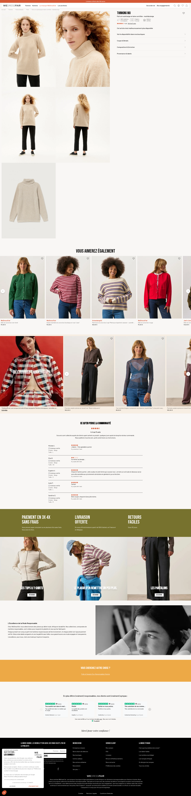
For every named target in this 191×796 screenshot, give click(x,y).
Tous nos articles (144, 766)
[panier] (187, 5)
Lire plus (4, 410)
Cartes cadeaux (77, 758)
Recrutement (76, 766)
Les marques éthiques (145, 758)
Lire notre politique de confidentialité (14, 779)
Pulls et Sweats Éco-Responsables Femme (95, 674)
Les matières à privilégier (146, 755)
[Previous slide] (3, 291)
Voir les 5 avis (132, 23)
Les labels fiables (144, 751)
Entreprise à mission (79, 748)
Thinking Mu (124, 13)
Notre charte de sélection (80, 751)
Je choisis (12, 786)
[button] (4, 792)
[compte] (179, 5)
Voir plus (75, 769)
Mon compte (109, 748)
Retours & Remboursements (114, 758)
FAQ (107, 751)
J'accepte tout (33, 786)
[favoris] (183, 5)
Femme (55, 751)
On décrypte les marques (146, 762)
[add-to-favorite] (183, 13)
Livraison (108, 755)
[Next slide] (188, 291)
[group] (29, 49)
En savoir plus (52, 763)
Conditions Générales (106, 793)
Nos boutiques (77, 755)
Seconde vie (150, 5)
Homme (63, 751)
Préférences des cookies (113, 766)
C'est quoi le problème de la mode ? (149, 748)
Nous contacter (110, 762)
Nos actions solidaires (79, 762)
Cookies (80, 793)
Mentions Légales (91, 793)
